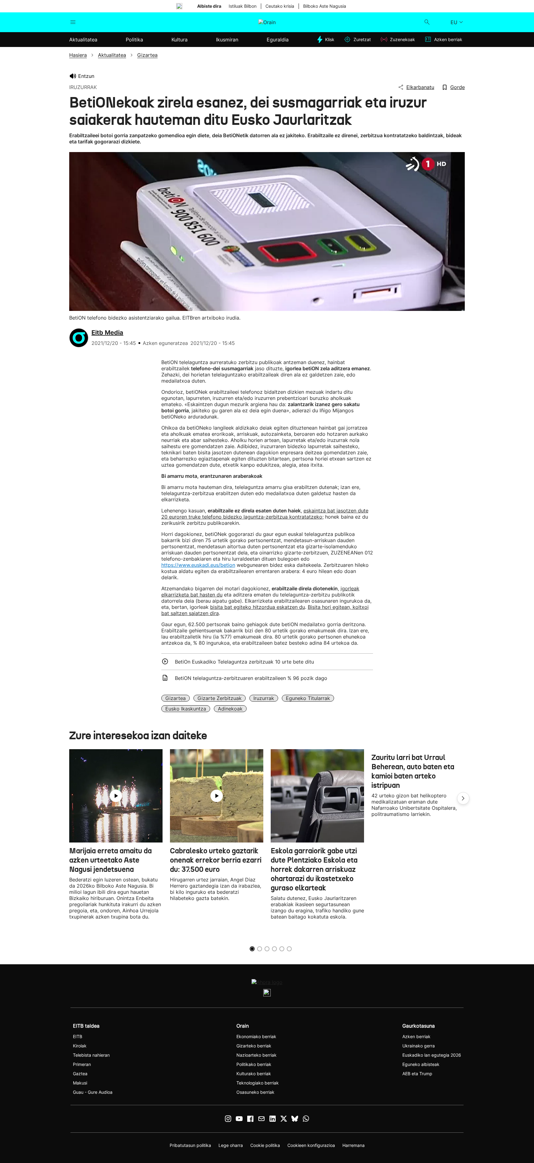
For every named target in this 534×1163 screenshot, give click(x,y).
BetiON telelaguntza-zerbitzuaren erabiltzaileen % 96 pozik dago (251, 678)
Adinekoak (230, 709)
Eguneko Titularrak (308, 698)
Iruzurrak (263, 698)
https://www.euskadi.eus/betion (198, 565)
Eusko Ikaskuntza (185, 709)
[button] (463, 798)
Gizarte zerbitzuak (219, 698)
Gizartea (175, 698)
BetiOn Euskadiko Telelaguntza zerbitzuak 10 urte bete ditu (244, 662)
